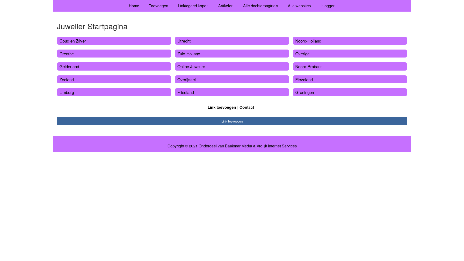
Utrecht (184, 41)
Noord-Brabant (308, 66)
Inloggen (327, 5)
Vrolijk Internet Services (277, 146)
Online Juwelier (191, 66)
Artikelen (225, 5)
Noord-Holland (308, 41)
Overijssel (186, 79)
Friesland (185, 92)
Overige (302, 54)
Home (134, 5)
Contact (246, 107)
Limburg (66, 92)
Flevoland (304, 79)
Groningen (304, 92)
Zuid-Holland (188, 54)
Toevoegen (158, 5)
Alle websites (299, 5)
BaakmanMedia (238, 146)
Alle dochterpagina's (260, 5)
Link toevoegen (222, 107)
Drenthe (66, 54)
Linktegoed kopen (193, 5)
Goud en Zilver (72, 41)
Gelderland (69, 66)
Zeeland (66, 79)
